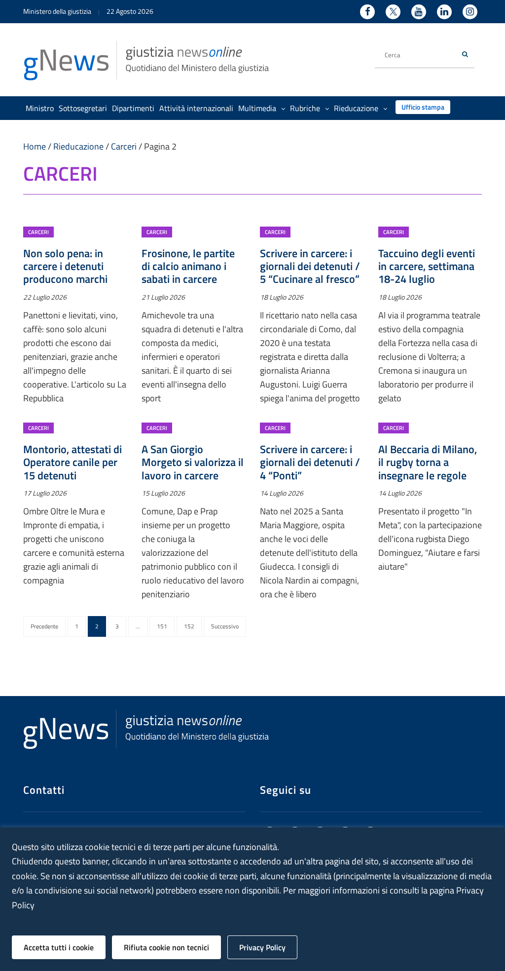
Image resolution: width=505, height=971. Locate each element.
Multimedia (257, 108)
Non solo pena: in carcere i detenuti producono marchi (65, 266)
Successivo (225, 626)
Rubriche (305, 108)
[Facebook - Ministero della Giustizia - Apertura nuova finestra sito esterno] (367, 11)
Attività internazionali (196, 108)
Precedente (44, 626)
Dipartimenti (133, 108)
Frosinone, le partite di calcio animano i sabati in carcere (188, 266)
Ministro (40, 108)
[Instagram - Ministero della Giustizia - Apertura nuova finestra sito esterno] (470, 11)
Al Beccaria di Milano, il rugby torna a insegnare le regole (427, 462)
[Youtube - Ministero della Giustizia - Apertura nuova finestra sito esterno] (418, 11)
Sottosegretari (83, 108)
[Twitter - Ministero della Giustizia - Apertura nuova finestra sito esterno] (393, 11)
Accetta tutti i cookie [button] (59, 947)
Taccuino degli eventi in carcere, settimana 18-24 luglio (426, 266)
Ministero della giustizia (57, 11)
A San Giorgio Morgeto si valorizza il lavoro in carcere (193, 462)
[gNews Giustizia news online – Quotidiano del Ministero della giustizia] (146, 59)
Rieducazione (356, 108)
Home (34, 146)
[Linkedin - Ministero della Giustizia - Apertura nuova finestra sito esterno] (444, 11)
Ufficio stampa (422, 107)
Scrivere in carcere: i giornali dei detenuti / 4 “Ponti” (310, 462)
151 (162, 626)
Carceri (124, 146)
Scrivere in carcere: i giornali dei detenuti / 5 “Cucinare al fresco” (310, 266)
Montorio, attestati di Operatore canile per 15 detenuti (72, 462)
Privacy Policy (262, 947)
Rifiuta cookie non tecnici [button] (166, 947)
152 (189, 626)
